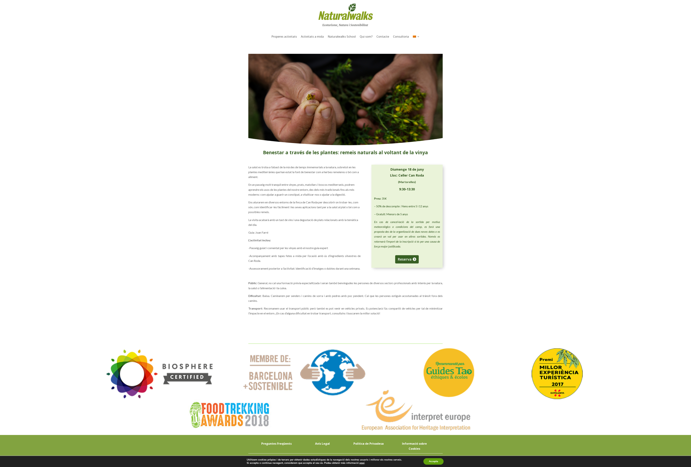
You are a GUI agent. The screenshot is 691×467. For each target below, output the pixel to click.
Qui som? (366, 37)
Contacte (382, 37)
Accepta (433, 461)
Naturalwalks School (342, 37)
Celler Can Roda (411, 175)
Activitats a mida (312, 37)
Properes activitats (284, 37)
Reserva (405, 259)
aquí (361, 463)
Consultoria (401, 37)
